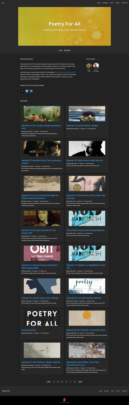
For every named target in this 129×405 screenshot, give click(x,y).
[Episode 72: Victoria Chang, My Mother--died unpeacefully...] (42, 253)
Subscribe (125, 3)
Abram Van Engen (96, 70)
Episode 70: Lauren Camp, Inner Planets (40, 298)
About (99, 3)
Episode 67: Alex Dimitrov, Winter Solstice (41, 362)
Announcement (29, 330)
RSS (61, 50)
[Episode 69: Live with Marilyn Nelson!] (87, 286)
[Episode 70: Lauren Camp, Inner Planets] (42, 286)
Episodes (105, 3)
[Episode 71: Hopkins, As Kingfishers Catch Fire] (87, 253)
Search (118, 3)
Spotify (68, 50)
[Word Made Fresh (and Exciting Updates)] (87, 218)
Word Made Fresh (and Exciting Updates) (85, 230)
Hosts (111, 3)
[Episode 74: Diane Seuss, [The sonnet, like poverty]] (87, 183)
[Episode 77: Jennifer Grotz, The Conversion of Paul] (42, 148)
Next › (80, 381)
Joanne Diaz (89, 70)
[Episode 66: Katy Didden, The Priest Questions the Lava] (87, 350)
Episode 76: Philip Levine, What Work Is (85, 160)
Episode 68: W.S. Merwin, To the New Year (86, 330)
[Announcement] (42, 318)
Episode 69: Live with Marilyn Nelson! (84, 298)
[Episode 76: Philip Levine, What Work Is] (87, 148)
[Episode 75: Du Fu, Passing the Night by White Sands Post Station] (42, 183)
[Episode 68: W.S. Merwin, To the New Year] (87, 318)
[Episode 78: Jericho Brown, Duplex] (87, 113)
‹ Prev (48, 381)
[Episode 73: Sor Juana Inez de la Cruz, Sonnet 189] (42, 218)
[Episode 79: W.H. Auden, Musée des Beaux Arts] (42, 113)
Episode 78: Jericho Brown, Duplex (82, 125)
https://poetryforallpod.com (65, 72)
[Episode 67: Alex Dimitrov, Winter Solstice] (42, 350)
